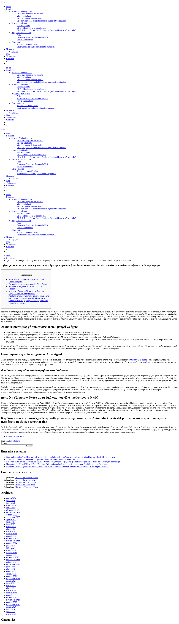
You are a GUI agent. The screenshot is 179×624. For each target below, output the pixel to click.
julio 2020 (10, 609)
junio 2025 (10, 524)
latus (3, 2)
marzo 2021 (11, 590)
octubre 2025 (11, 515)
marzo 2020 (11, 614)
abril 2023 (10, 569)
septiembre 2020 (13, 604)
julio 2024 (10, 545)
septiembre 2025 (13, 517)
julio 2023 (10, 567)
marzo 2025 (11, 531)
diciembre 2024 (12, 538)
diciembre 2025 (12, 510)
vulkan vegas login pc (139, 360)
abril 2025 (10, 529)
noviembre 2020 (13, 600)
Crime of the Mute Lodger (26, 480)
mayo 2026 (11, 505)
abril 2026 (10, 508)
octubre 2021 (11, 576)
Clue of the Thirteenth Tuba (26, 487)
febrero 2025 (11, 534)
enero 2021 (11, 595)
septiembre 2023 (13, 564)
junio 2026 (10, 503)
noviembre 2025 (13, 512)
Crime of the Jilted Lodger (26, 482)
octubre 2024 (11, 543)
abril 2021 (10, 588)
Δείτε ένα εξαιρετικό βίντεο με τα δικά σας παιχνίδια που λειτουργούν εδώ (26, 292)
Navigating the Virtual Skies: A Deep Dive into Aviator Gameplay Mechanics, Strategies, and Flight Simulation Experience (57, 464)
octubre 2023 (11, 562)
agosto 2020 (11, 607)
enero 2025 (11, 536)
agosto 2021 (11, 581)
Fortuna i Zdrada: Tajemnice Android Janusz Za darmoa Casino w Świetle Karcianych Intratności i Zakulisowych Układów (57, 466)
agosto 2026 (11, 498)
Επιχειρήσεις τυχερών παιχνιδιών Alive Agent (28, 284)
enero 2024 (11, 555)
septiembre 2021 (13, 578)
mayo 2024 (11, 550)
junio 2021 (10, 583)
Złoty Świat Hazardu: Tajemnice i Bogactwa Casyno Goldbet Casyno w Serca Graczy (42, 459)
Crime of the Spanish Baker (26, 477)
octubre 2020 (11, 602)
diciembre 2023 (12, 557)
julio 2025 (10, 522)
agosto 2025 (11, 519)
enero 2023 (11, 571)
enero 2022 (11, 574)
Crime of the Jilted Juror (25, 485)
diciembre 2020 (12, 597)
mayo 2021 (11, 585)
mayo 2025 (11, 526)
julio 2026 (10, 500)
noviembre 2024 (13, 541)
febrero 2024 (11, 552)
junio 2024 (10, 548)
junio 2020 (10, 611)
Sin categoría (14, 441)
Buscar (4, 443)
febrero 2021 (11, 593)
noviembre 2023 (13, 560)
